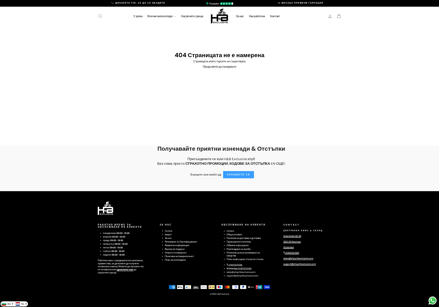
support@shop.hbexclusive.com (242, 275)
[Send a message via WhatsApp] (432, 300)
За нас (240, 16)
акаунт (168, 234)
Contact (168, 231)
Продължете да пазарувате (219, 66)
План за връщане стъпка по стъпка (245, 259)
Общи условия (234, 234)
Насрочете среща (192, 16)
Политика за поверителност (179, 256)
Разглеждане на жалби (239, 249)
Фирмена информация (177, 245)
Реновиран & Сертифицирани (181, 241)
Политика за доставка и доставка (244, 238)
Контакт (275, 16)
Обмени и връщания (237, 245)
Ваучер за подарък (175, 249)
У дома (138, 16)
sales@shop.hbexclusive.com (241, 272)
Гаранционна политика (239, 241)
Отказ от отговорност (176, 252)
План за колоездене (175, 260)
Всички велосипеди (160, 16)
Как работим (257, 16)
